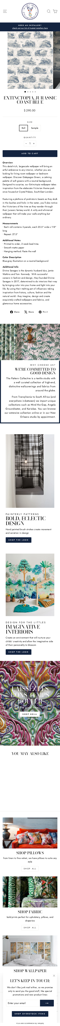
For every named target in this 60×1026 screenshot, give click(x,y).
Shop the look (18, 540)
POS (18, 1023)
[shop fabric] (30, 891)
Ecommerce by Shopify (34, 1023)
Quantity (30, 137)
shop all (30, 868)
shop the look (18, 652)
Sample (34, 128)
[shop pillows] (30, 833)
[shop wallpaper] (30, 950)
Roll (23, 128)
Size (30, 122)
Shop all (30, 927)
